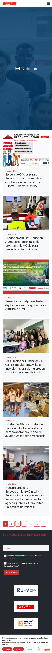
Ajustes (30, 649)
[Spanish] (48, 650)
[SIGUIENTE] (43, 524)
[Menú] (49, 4)
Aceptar (7, 649)
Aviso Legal (28, 555)
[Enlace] (10, 3)
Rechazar (19, 649)
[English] (45, 650)
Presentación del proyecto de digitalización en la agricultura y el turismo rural (25, 305)
